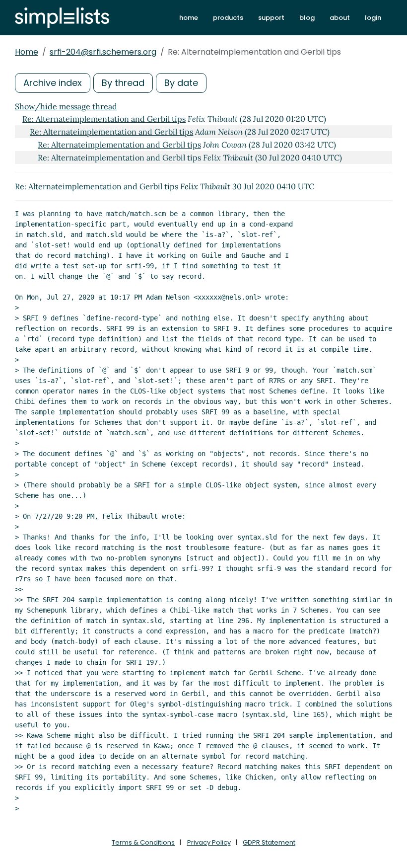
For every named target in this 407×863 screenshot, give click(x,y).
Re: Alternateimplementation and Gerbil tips (104, 119)
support (271, 17)
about (340, 17)
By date (181, 83)
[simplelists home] (62, 17)
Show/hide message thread (66, 106)
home (188, 17)
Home (26, 52)
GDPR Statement (269, 842)
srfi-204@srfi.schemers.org (103, 52)
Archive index (52, 83)
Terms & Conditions (143, 842)
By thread (123, 83)
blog (307, 17)
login (373, 17)
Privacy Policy (209, 842)
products (228, 17)
